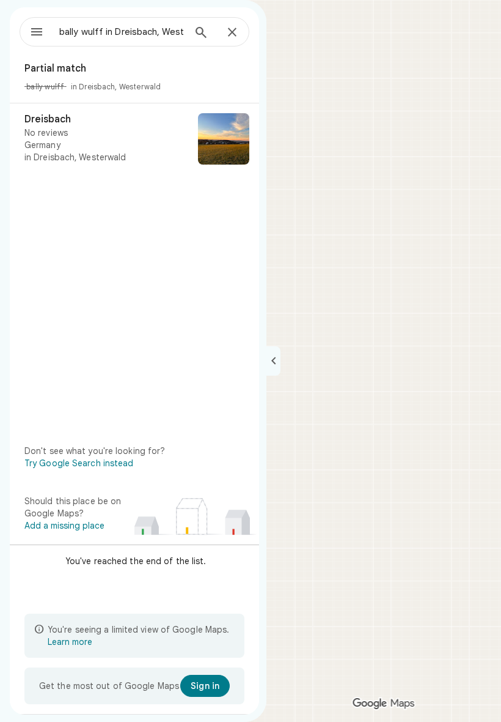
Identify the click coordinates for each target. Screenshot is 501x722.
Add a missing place (64, 525)
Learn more (70, 641)
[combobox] (121, 31)
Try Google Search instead (79, 463)
